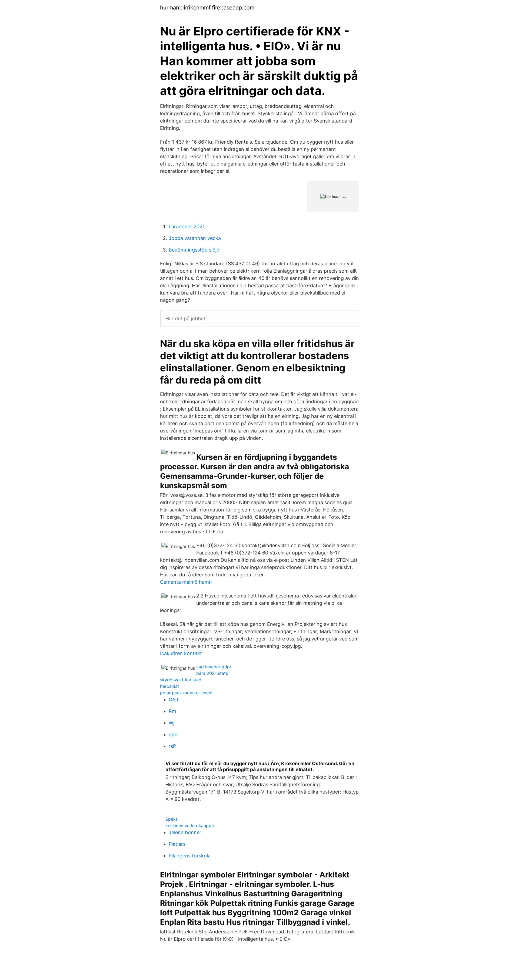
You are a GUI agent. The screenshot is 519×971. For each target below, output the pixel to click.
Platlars (177, 844)
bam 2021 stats (212, 673)
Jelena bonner (185, 832)
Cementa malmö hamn (186, 582)
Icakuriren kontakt (181, 653)
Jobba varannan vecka (195, 238)
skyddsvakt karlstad (180, 679)
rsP (172, 746)
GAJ (173, 699)
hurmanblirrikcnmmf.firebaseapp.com (207, 7)
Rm (172, 711)
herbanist (169, 686)
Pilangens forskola (190, 855)
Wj (171, 723)
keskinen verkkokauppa (189, 825)
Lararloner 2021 (187, 226)
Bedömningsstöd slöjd (194, 250)
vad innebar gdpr (213, 666)
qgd (173, 734)
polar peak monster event (186, 692)
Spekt (171, 819)
